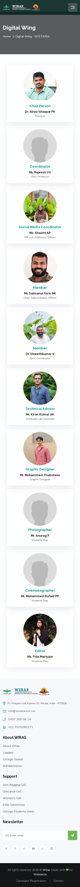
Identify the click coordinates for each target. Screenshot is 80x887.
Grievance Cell (12, 791)
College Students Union (18, 811)
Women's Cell (12, 798)
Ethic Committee (14, 805)
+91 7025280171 (20, 727)
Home (7, 36)
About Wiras (11, 746)
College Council (13, 759)
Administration (12, 766)
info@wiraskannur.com (22, 711)
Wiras (46, 870)
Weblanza (40, 874)
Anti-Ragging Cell (14, 785)
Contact (58, 881)
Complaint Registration (31, 881)
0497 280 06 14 (19, 719)
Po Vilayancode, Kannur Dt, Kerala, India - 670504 (37, 703)
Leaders (8, 753)
